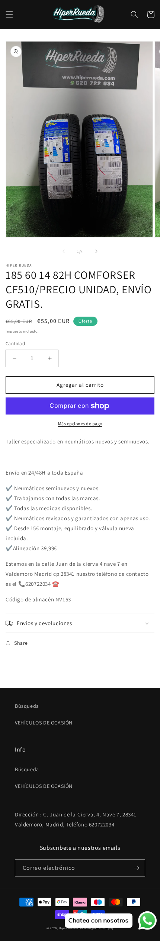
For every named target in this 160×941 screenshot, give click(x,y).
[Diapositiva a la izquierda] (63, 251)
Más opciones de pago (80, 423)
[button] (9, 14)
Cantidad (15, 343)
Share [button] (21, 643)
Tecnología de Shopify (96, 928)
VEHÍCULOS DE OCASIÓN (44, 722)
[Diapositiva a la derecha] (96, 251)
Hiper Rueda (68, 928)
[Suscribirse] (136, 868)
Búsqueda (27, 706)
